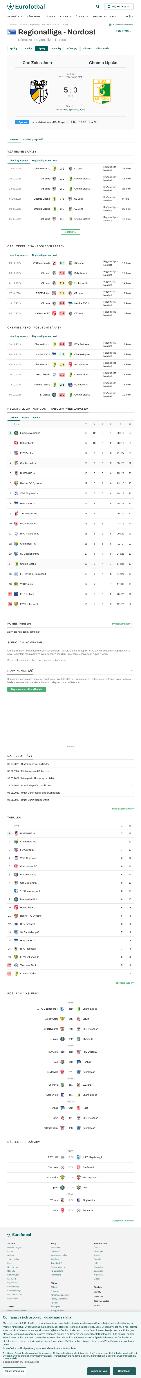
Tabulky (27, 48)
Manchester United (59, 1255)
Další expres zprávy (123, 808)
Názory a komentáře (59, 1299)
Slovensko (98, 1251)
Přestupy (34, 16)
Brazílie (97, 1279)
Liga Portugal (13, 1275)
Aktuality (54, 1287)
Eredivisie (11, 1279)
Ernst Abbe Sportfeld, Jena (70, 109)
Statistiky (56, 48)
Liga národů (12, 1298)
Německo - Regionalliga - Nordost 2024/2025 (39, 24)
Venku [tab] (36, 417)
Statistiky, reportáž (33, 139)
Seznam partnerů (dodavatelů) (21, 1362)
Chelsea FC (56, 1251)
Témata (10, 1306)
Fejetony (54, 1303)
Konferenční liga (14, 1290)
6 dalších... (71, 232)
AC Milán (55, 1259)
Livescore (98, 1296)
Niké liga (11, 1271)
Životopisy (55, 1306)
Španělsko (98, 1271)
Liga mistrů (12, 1283)
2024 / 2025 (122, 31)
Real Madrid (56, 1275)
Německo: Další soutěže (96, 48)
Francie (97, 1259)
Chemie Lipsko (103, 63)
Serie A (10, 1255)
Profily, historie (57, 1310)
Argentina (98, 1275)
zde (77, 682)
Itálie (96, 1263)
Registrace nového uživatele (26, 689)
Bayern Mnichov (58, 1267)
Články (54, 1283)
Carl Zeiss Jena (37, 63)
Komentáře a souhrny (60, 1295)
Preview (14, 139)
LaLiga (10, 1251)
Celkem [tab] (14, 417)
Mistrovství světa (14, 1294)
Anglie (97, 1255)
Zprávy (13, 48)
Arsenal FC (56, 1247)
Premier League (14, 1247)
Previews (55, 1291)
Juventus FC (56, 1263)
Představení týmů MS (16, 1310)
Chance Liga (12, 1267)
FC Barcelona (57, 1271)
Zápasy (50, 16)
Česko (97, 1247)
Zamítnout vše (99, 1371)
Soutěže (13, 16)
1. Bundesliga (13, 1259)
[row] (70, 169)
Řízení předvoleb (14, 1371)
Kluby (64, 16)
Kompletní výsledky (123, 1220)
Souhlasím (124, 1371)
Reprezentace (103, 16)
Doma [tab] (25, 417)
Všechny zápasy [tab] (19, 160)
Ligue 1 (10, 1263)
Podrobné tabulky (124, 983)
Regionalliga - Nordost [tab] (44, 160)
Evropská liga (13, 1287)
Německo (98, 1267)
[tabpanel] (70, 200)
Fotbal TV (98, 1306)
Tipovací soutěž (101, 1301)
